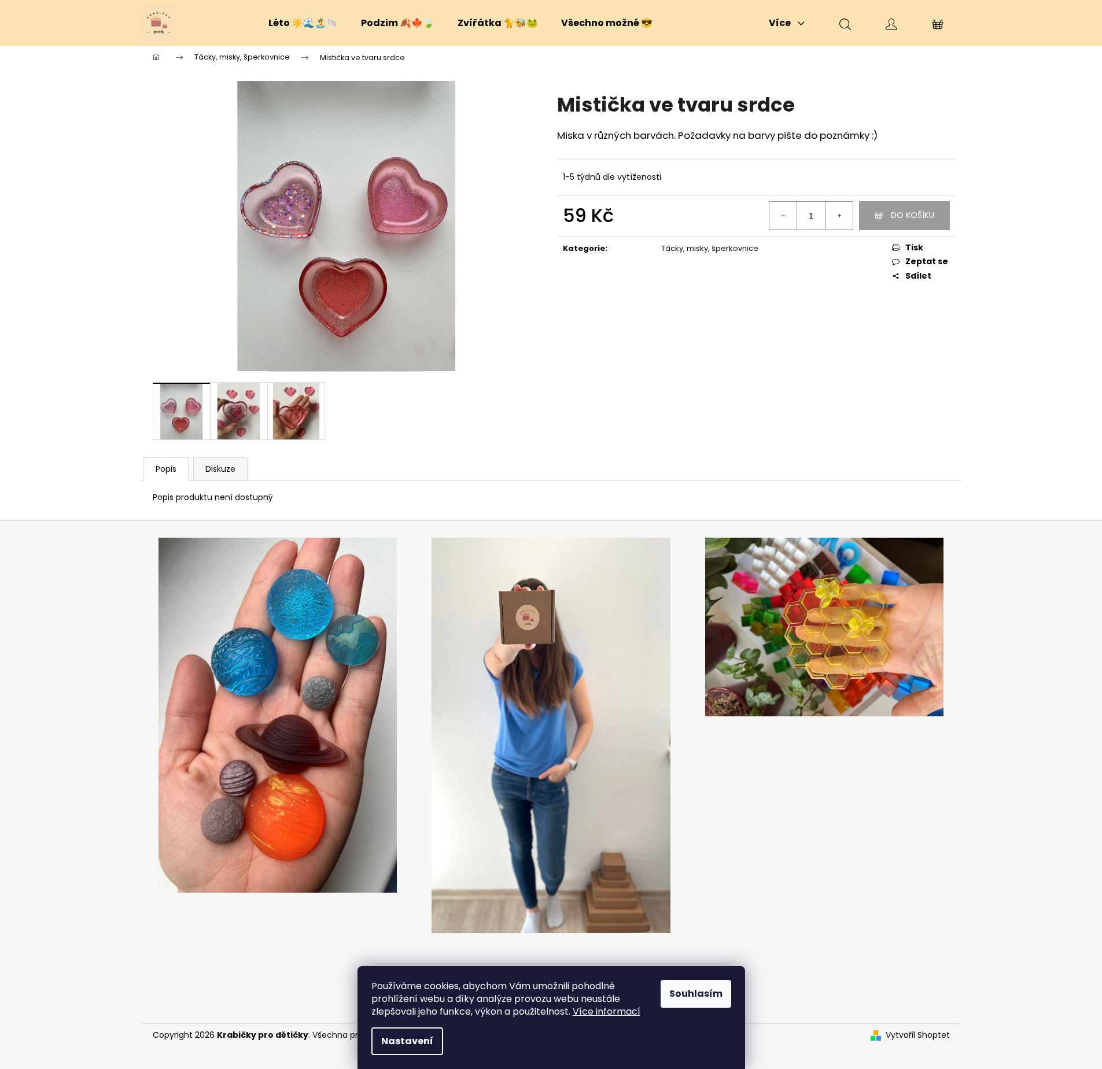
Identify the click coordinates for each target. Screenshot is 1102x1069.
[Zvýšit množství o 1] (839, 216)
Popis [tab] (166, 469)
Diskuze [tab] (220, 469)
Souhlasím (696, 993)
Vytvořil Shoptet (918, 1035)
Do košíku (912, 215)
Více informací (606, 1011)
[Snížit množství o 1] (783, 216)
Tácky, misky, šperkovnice (709, 248)
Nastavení (407, 1041)
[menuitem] (303, 23)
